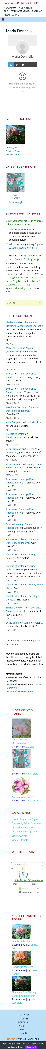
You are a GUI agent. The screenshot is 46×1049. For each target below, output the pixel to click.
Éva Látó (10, 373)
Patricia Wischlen (15, 433)
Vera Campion (13, 422)
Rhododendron (33, 422)
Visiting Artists (19, 835)
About (23, 1029)
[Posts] (17, 64)
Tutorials (23, 1018)
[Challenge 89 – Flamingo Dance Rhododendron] (15, 135)
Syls (8, 524)
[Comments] (23, 64)
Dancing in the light (22, 966)
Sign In (23, 1033)
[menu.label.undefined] (42, 863)
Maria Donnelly (22, 56)
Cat (15, 195)
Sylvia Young (13, 622)
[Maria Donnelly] (22, 47)
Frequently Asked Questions (27, 823)
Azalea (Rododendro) (23, 797)
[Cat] (15, 183)
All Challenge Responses (25, 831)
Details (21, 1047)
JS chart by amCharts (21, 864)
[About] (11, 64)
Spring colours (31, 622)
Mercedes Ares (14, 347)
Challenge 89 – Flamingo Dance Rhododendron (13, 151)
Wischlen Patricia (15, 407)
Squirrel (29, 448)
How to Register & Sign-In (25, 819)
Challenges (23, 1015)
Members (23, 1022)
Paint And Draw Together (21, 3)
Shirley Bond (13, 322)
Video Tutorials (20, 839)
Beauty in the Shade (22, 941)
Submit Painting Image (27, 259)
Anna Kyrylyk (15, 202)
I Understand (31, 1047)
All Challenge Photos (23, 827)
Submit (23, 1026)
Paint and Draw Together (28, 1039)
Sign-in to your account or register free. (26, 248)
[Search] (39, 302)
